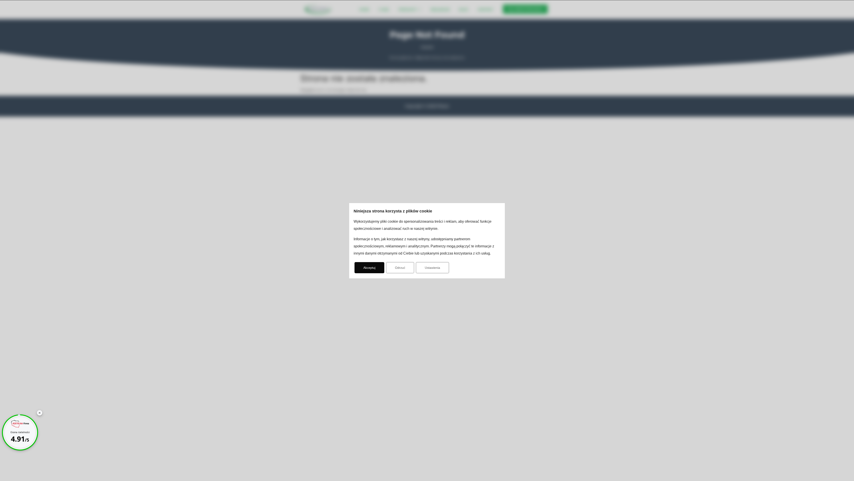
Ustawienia (432, 267)
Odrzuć (400, 267)
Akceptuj (369, 267)
